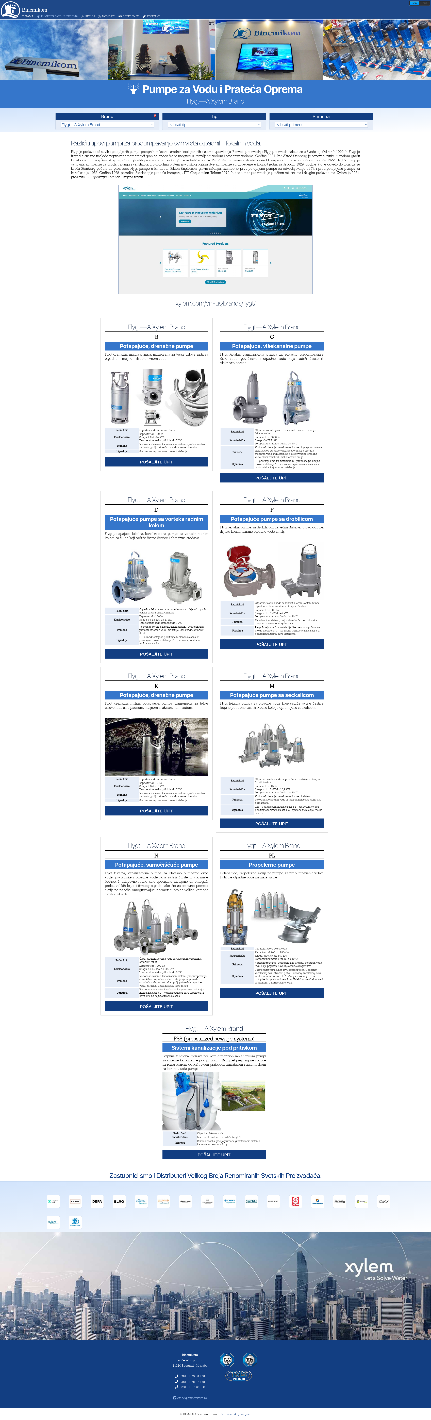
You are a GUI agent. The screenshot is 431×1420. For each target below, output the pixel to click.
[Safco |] (295, 1207)
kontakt (153, 16)
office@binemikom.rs (192, 1398)
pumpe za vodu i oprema (59, 16)
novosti (108, 16)
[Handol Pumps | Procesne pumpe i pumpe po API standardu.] (185, 1207)
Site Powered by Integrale (236, 1414)
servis (90, 16)
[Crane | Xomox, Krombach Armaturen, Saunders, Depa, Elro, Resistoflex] (75, 1207)
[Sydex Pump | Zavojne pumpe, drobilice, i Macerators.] (361, 1207)
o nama (28, 16)
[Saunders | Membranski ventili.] (339, 1207)
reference (131, 16)
